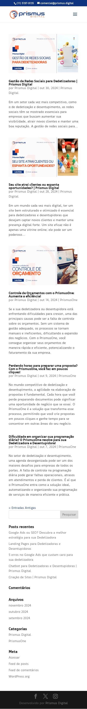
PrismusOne (68, 300)
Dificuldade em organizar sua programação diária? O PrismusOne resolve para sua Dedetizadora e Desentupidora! (41, 439)
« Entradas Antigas (22, 508)
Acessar (14, 657)
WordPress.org (19, 676)
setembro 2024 (19, 618)
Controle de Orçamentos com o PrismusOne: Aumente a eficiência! (41, 294)
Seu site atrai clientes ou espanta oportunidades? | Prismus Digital (34, 186)
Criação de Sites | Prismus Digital (33, 577)
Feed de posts (19, 664)
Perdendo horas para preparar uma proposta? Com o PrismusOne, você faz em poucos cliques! (43, 368)
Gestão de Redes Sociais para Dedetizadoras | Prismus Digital (43, 82)
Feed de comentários (24, 670)
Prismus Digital (26, 88)
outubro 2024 (18, 612)
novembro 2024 (20, 605)
